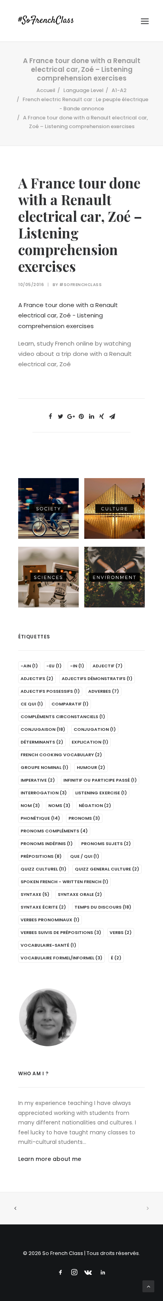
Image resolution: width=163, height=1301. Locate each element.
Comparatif (70, 704)
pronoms (84, 818)
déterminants (42, 742)
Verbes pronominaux (50, 920)
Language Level (83, 90)
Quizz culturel (43, 869)
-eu (54, 666)
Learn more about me (49, 1159)
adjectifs (37, 678)
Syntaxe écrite (43, 907)
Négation (95, 805)
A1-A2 (119, 90)
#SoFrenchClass (80, 285)
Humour (91, 767)
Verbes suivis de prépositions (61, 932)
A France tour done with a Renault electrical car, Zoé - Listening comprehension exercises (68, 315)
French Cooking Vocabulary (61, 754)
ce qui (32, 704)
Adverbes (103, 691)
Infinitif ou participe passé (100, 780)
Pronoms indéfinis (47, 843)
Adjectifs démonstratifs (97, 678)
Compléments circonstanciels (63, 716)
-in (77, 666)
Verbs (121, 932)
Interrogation (44, 793)
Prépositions (41, 856)
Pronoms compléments (54, 831)
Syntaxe (35, 894)
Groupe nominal (44, 767)
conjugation (95, 729)
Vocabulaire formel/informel (61, 958)
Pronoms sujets (106, 843)
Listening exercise (101, 793)
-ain (29, 666)
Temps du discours (102, 907)
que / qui (84, 856)
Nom (30, 805)
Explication (90, 742)
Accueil (45, 90)
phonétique (40, 818)
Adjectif (108, 666)
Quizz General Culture (107, 869)
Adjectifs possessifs (50, 691)
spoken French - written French (64, 881)
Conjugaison (43, 729)
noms (59, 805)
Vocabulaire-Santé (48, 945)
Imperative (38, 780)
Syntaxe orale (80, 894)
